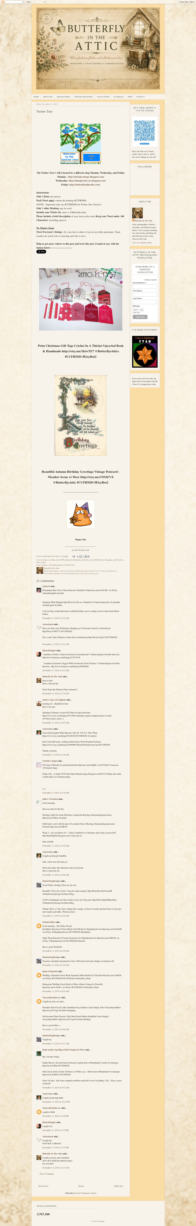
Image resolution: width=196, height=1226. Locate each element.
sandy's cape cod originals (54, 699)
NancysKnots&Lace (51, 997)
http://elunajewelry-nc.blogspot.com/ (87, 180)
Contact (140, 97)
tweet (38, 562)
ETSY (62, 560)
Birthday (136, 306)
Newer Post (43, 1186)
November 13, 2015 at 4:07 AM (55, 722)
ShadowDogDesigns (51, 880)
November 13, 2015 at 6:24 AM (55, 915)
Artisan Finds (63, 97)
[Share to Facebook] (86, 556)
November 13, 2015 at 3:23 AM (55, 618)
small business (118, 560)
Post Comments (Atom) (86, 1193)
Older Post (118, 1186)
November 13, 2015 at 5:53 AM (55, 845)
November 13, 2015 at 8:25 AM (55, 991)
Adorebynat (47, 624)
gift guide (68, 560)
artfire (53, 560)
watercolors (47, 728)
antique (45, 560)
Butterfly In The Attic (52, 676)
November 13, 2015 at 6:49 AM (55, 950)
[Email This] (78, 556)
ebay (57, 560)
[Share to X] (83, 556)
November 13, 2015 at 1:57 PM (55, 1130)
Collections (103, 97)
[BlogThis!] (80, 556)
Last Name (137, 298)
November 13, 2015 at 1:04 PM (55, 1116)
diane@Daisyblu (49, 971)
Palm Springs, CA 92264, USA (64, 565)
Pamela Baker (48, 921)
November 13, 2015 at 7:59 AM (55, 965)
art (49, 560)
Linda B (46, 586)
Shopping (108, 560)
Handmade (77, 560)
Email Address (139, 283)
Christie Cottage (49, 760)
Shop (130, 97)
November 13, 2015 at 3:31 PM (55, 1147)
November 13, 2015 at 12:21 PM (56, 1101)
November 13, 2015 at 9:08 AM (55, 1029)
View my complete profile (142, 242)
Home (36, 97)
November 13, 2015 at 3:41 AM (55, 644)
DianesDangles (49, 650)
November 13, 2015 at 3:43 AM (55, 670)
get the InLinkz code (80, 549)
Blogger (101, 1221)
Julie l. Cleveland (50, 798)
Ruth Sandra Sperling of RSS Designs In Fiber (63, 1049)
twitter (43, 562)
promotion (85, 560)
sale (91, 560)
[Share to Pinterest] (88, 556)
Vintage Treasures (83, 97)
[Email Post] (73, 556)
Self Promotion (98, 560)
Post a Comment (47, 1173)
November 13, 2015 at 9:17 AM (55, 1043)
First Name (137, 291)
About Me (48, 97)
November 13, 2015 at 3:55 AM (55, 693)
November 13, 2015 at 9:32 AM (55, 1087)
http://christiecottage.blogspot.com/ (86, 176)
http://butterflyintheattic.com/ (84, 184)
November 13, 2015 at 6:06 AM (55, 874)
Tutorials (118, 97)
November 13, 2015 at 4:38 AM (55, 754)
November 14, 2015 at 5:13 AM (55, 1167)
